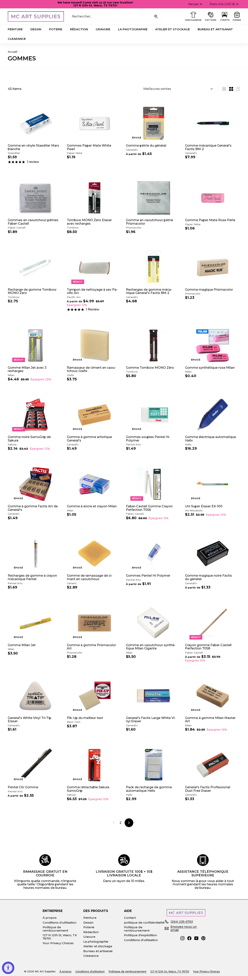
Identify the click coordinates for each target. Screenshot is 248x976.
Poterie (55, 29)
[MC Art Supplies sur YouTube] (196, 938)
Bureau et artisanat (215, 29)
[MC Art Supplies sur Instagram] (182, 938)
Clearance (17, 39)
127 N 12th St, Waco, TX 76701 (60, 936)
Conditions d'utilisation (59, 922)
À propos (50, 918)
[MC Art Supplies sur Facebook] (189, 938)
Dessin (35, 29)
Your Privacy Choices (58, 943)
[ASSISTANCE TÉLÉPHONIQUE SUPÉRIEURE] (203, 860)
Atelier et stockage (172, 29)
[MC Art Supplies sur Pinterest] (203, 938)
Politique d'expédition (140, 935)
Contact (130, 918)
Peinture (15, 29)
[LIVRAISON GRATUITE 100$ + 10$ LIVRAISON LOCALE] (124, 860)
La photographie (132, 29)
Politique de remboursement (55, 928)
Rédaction (79, 29)
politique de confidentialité (144, 922)
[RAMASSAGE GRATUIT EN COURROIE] (45, 860)
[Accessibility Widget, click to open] (8, 968)
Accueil (12, 51)
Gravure (103, 29)
